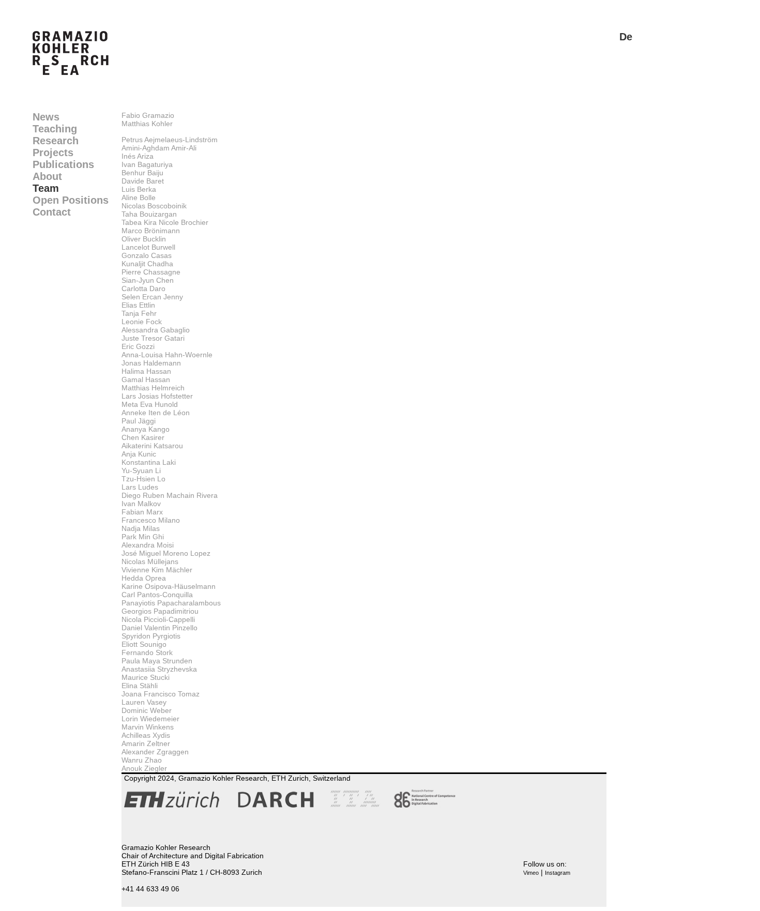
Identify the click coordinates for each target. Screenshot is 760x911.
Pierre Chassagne (150, 272)
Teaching (55, 128)
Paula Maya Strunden (156, 661)
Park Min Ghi (142, 537)
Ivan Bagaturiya (147, 164)
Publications (63, 164)
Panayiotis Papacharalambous (171, 603)
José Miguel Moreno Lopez (165, 553)
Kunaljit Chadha (147, 264)
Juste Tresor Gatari (153, 338)
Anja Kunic (138, 454)
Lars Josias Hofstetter (157, 396)
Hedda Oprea (143, 578)
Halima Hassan (146, 371)
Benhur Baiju (142, 173)
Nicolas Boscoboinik (154, 206)
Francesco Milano (150, 520)
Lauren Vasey (143, 702)
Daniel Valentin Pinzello (159, 628)
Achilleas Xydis (145, 735)
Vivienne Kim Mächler (156, 570)
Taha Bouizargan (149, 214)
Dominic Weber (146, 710)
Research (56, 140)
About (47, 176)
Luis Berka (138, 189)
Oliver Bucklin (143, 239)
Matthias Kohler (147, 123)
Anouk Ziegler (144, 768)
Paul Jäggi (138, 421)
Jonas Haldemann (151, 363)
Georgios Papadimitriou (160, 611)
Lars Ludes (139, 487)
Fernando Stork (147, 652)
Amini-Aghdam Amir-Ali (158, 148)
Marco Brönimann (150, 230)
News (46, 117)
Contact (52, 212)
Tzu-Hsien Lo (143, 479)
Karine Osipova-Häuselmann (168, 586)
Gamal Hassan (145, 379)
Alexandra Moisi (147, 545)
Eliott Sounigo (143, 644)
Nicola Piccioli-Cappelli (158, 619)
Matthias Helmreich (153, 388)
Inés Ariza (137, 156)
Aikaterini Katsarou (152, 446)
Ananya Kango (145, 429)
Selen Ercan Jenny (152, 297)
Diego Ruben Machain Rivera (169, 495)
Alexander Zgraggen (155, 752)
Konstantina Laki (148, 462)
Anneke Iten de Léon (155, 412)
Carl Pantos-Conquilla (157, 594)
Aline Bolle (138, 197)
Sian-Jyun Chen (147, 280)
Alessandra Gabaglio (155, 330)
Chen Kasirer (142, 437)
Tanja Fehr (139, 313)
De (625, 36)
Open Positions (71, 200)
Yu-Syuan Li (141, 470)
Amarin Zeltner (145, 743)
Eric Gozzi (138, 346)
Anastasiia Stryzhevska (159, 669)
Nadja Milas (140, 528)
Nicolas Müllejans (149, 561)
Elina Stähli (139, 685)
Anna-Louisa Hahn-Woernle (166, 355)
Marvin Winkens (147, 727)
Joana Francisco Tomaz (160, 694)
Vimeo (531, 873)
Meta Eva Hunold (149, 404)
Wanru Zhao (141, 760)
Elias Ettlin (138, 305)
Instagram (557, 873)
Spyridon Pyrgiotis (150, 636)
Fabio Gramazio (147, 115)
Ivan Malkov (141, 503)
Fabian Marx (142, 512)
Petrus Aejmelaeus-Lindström (169, 139)
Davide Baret (142, 181)
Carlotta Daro (143, 288)
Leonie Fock (141, 321)
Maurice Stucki (145, 677)
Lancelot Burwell (148, 247)
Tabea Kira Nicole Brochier (164, 222)
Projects (53, 152)
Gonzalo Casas (146, 255)
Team (46, 188)
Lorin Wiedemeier (150, 719)
